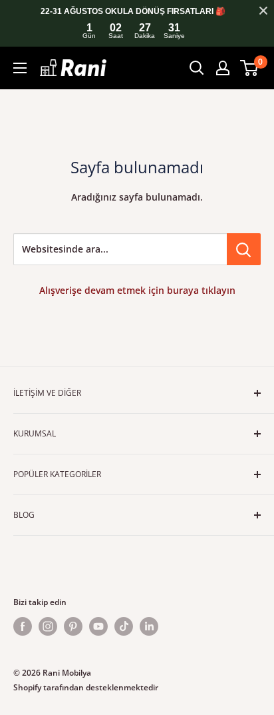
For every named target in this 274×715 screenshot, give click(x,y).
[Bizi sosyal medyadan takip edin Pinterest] (73, 626)
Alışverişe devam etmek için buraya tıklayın (137, 290)
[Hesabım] (222, 68)
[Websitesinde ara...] (244, 249)
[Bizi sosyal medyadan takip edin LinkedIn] (149, 626)
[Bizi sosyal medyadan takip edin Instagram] (48, 626)
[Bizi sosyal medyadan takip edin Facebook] (22, 626)
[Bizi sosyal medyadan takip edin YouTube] (98, 626)
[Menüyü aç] (20, 68)
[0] (249, 68)
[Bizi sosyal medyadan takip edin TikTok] (123, 626)
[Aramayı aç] (197, 68)
